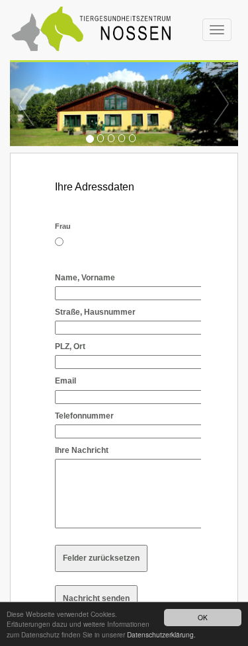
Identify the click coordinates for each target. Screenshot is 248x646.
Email (65, 380)
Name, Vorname (85, 277)
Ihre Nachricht (81, 450)
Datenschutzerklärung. (161, 634)
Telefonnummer (84, 416)
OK (203, 617)
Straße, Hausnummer (95, 312)
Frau (63, 226)
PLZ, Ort (70, 346)
